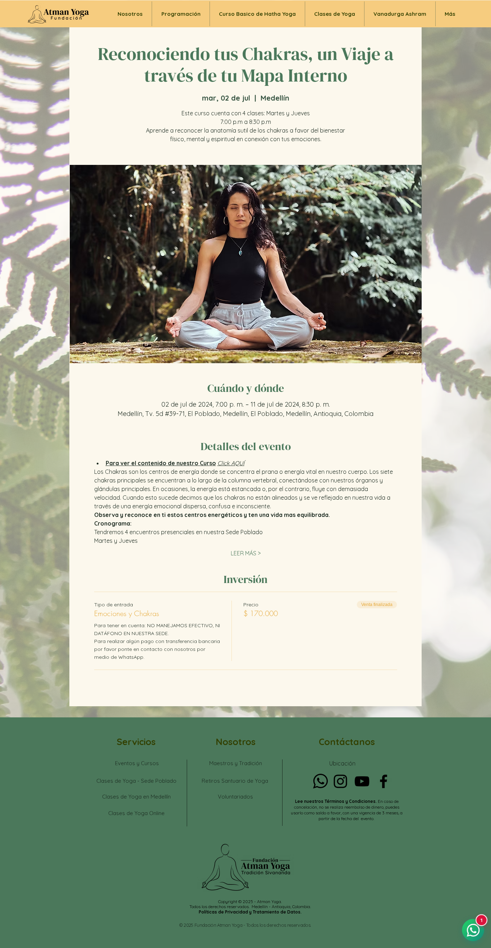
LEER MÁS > (246, 553)
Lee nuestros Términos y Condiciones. (336, 801)
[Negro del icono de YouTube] (362, 781)
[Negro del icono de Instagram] (340, 781)
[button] (334, 13)
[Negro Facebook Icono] (384, 781)
